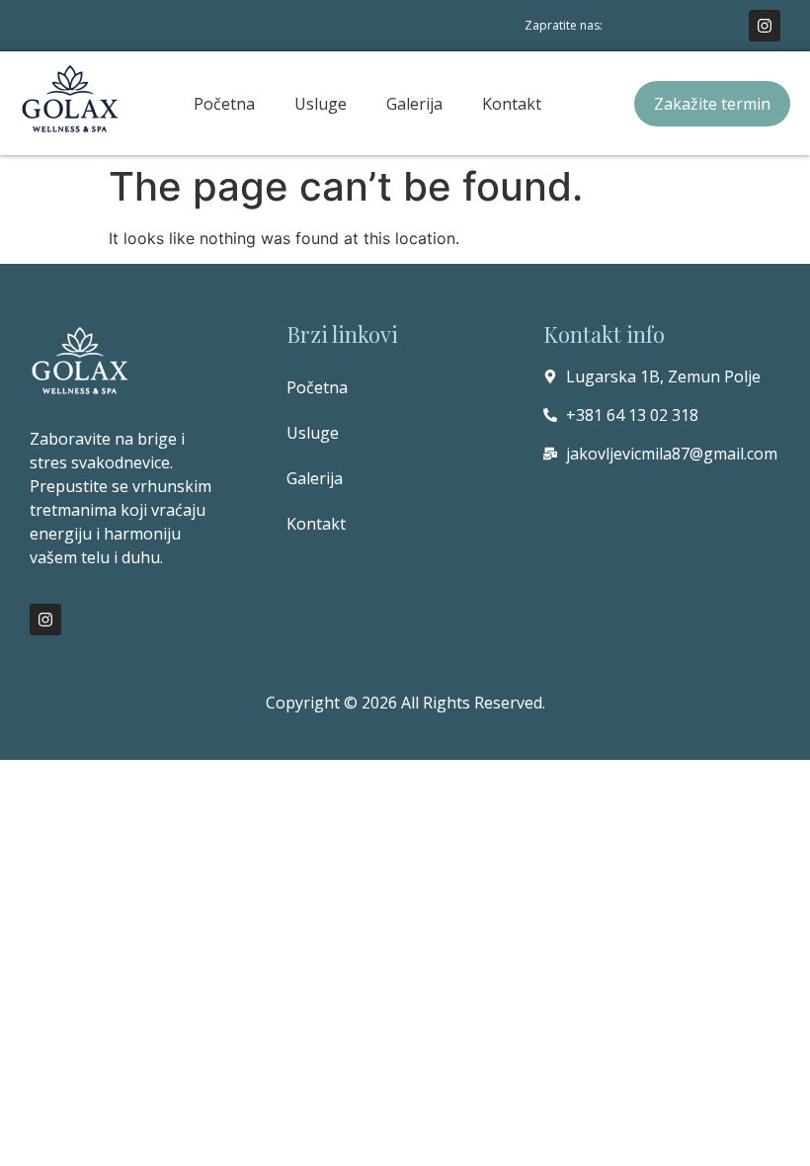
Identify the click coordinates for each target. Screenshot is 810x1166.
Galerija (414, 104)
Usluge (320, 104)
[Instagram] (764, 26)
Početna (224, 104)
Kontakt (511, 104)
